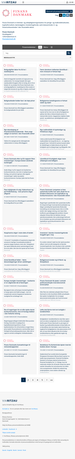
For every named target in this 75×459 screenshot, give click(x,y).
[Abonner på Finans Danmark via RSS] (71, 15)
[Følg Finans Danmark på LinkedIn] (64, 15)
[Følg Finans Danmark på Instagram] (67, 15)
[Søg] (69, 53)
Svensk (19, 450)
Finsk (24, 450)
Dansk (4, 450)
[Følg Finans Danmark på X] (60, 15)
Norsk (15, 450)
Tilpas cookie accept (8, 432)
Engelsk (9, 450)
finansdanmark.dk (9, 39)
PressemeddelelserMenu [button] (35, 47)
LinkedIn (5, 429)
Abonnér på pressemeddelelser (57, 11)
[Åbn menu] (23, 2)
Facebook (12, 429)
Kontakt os (5, 409)
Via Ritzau (34, 409)
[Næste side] (47, 380)
